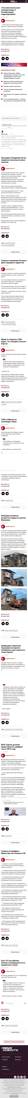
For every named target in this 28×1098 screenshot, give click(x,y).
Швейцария (19, 729)
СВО (10, 402)
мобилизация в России (8, 245)
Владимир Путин (10, 243)
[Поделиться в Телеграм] (7, 58)
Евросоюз (8, 836)
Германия (8, 729)
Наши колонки (6, 1057)
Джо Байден (9, 500)
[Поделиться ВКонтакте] (3, 58)
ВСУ (7, 402)
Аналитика (18, 1059)
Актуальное (18, 1057)
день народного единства (9, 324)
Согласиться (14, 1096)
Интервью (5, 1059)
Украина (19, 402)
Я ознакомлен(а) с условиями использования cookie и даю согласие (14, 1094)
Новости (4, 1066)
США (14, 402)
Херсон (4, 404)
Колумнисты (5, 1069)
